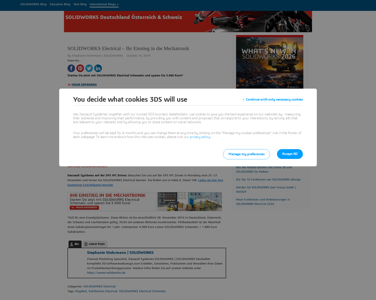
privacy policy (200, 137)
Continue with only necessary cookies (274, 99)
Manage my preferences (246, 154)
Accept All (290, 154)
